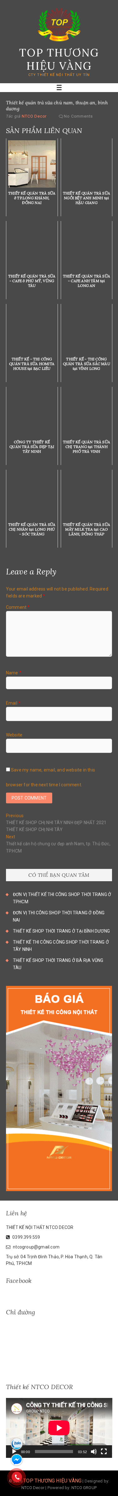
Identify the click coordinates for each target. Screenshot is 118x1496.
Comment (18, 607)
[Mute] (94, 1451)
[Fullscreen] (104, 1451)
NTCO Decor (33, 116)
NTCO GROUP (84, 1487)
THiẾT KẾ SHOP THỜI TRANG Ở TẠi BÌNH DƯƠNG (61, 931)
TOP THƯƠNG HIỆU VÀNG (59, 59)
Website (14, 734)
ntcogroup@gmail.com (35, 1246)
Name (13, 672)
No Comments (78, 116)
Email (13, 703)
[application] (59, 1428)
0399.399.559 (25, 1237)
